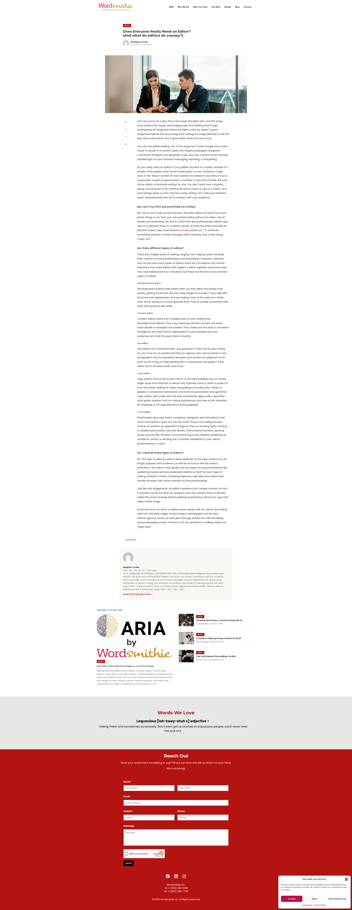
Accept (291, 898)
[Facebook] (168, 876)
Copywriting (130, 539)
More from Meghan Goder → (138, 594)
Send (129, 863)
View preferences (337, 898)
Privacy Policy (320, 905)
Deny (314, 898)
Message (128, 826)
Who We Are (183, 7)
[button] (346, 879)
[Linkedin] (176, 876)
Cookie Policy (307, 905)
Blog (237, 7)
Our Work (215, 7)
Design (227, 7)
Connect (248, 7)
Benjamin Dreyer (179, 230)
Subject (127, 811)
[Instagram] (184, 876)
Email (127, 796)
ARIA (171, 7)
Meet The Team (200, 7)
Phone (181, 811)
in (126, 122)
